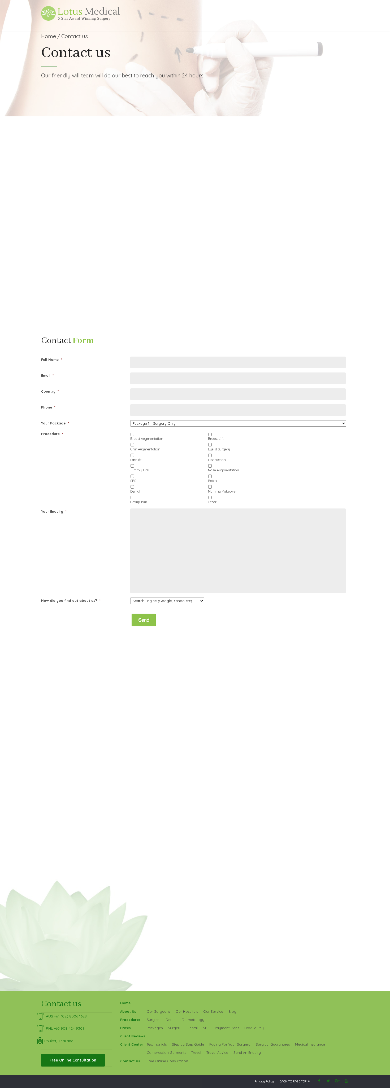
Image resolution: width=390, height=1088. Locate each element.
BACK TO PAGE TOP (293, 1081)
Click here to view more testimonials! (90, 895)
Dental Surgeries (281, 244)
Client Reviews (132, 1036)
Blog (232, 1011)
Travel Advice (217, 1052)
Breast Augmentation (146, 438)
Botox (212, 481)
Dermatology (193, 1019)
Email (47, 375)
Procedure (52, 434)
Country (50, 391)
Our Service (213, 1011)
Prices (125, 1028)
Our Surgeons (158, 1011)
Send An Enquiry (247, 1052)
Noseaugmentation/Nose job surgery (88, 305)
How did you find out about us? (71, 600)
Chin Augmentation (145, 449)
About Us (128, 1011)
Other (212, 502)
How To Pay (254, 1028)
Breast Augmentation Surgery (81, 244)
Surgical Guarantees (273, 1044)
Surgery (174, 1028)
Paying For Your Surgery (229, 1044)
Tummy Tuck (172, 250)
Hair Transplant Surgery (181, 294)
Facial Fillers (277, 294)
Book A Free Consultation (313, 161)
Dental (135, 491)
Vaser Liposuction (176, 256)
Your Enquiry (54, 511)
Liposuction (171, 245)
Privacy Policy (264, 1081)
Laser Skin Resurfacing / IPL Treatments (299, 299)
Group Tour (138, 502)
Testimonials (157, 1044)
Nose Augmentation (223, 470)
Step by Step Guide (188, 1044)
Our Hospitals (187, 1011)
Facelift (135, 460)
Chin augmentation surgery (79, 311)
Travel (196, 1052)
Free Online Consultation (167, 1061)
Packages (155, 1028)
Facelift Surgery (70, 294)
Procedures (130, 1019)
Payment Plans (227, 1028)
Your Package (55, 423)
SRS (133, 481)
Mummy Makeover (222, 491)
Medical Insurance (310, 1044)
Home (48, 36)
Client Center (131, 1044)
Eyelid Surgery (69, 299)
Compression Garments (166, 1052)
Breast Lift (216, 438)
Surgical (153, 1019)
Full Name (51, 359)
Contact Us (130, 1061)
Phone (48, 407)
